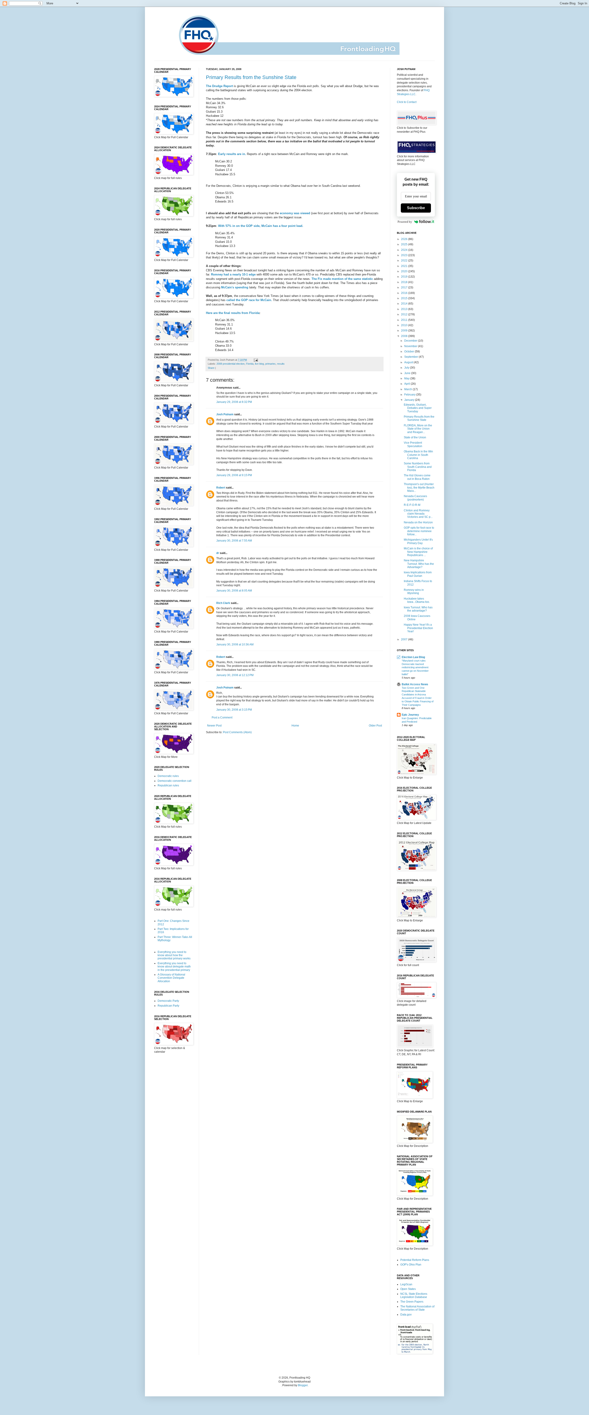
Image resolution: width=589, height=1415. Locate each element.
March (408, 389)
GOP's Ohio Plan (410, 1264)
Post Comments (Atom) (237, 732)
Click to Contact (406, 102)
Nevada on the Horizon (418, 522)
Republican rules (168, 785)
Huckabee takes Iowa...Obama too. (417, 600)
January (409, 399)
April (407, 383)
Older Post (375, 725)
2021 (404, 266)
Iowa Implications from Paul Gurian (418, 574)
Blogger (303, 1385)
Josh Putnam (225, 414)
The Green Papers (411, 1301)
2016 (404, 293)
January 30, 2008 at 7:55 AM (234, 540)
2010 (404, 325)
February (410, 394)
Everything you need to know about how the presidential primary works (174, 955)
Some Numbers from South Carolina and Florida (418, 467)
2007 (404, 639)
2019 (404, 276)
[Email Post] (255, 359)
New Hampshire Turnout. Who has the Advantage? (419, 564)
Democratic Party (168, 1000)
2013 (404, 309)
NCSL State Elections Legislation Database (413, 1295)
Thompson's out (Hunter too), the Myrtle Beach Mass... (419, 487)
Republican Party (168, 1005)
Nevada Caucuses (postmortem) (415, 498)
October (409, 351)
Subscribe (416, 208)
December (411, 340)
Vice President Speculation (413, 444)
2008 (404, 336)
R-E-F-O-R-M (412, 505)
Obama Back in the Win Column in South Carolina (418, 455)
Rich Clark (223, 603)
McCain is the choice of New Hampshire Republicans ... (418, 552)
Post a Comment (222, 717)
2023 (404, 255)
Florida (250, 363)
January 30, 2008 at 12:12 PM (235, 675)
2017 (404, 287)
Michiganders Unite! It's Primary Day (418, 541)
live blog (259, 363)
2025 (404, 244)
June (407, 373)
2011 (404, 320)
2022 (404, 260)
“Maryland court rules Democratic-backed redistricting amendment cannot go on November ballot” (415, 667)
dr (217, 553)
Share (211, 367)
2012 (404, 314)
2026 (404, 239)
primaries (270, 363)
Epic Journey (410, 714)
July (407, 367)
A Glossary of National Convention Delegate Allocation (171, 978)
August (409, 362)
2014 (404, 303)
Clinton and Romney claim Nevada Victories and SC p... (418, 514)
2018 (404, 282)
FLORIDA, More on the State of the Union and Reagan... (418, 429)
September (411, 356)
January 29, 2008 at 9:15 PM (234, 475)
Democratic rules (168, 776)
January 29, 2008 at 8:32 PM (234, 402)
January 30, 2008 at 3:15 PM (234, 709)
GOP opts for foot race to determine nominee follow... (419, 531)
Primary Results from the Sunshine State (251, 77)
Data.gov (406, 1314)
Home (295, 725)
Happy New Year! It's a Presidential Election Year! (418, 628)
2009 (404, 330)
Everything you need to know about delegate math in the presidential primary (174, 967)
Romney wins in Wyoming (414, 591)
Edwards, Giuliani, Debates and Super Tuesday (418, 408)
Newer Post (214, 725)
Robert (220, 487)
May (407, 378)
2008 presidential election (231, 363)
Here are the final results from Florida (232, 313)
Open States (408, 1289)
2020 (404, 271)
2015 (404, 298)
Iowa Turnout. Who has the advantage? (418, 609)
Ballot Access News (415, 684)
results (281, 363)
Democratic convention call (174, 780)
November (411, 346)
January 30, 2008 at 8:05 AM (234, 590)
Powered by (405, 221)
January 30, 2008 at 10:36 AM (235, 644)
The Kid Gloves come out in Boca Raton (417, 477)
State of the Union (415, 437)
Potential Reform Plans (414, 1260)
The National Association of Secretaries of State (417, 1308)
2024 (404, 250)
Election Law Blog (413, 657)
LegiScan (406, 1284)
